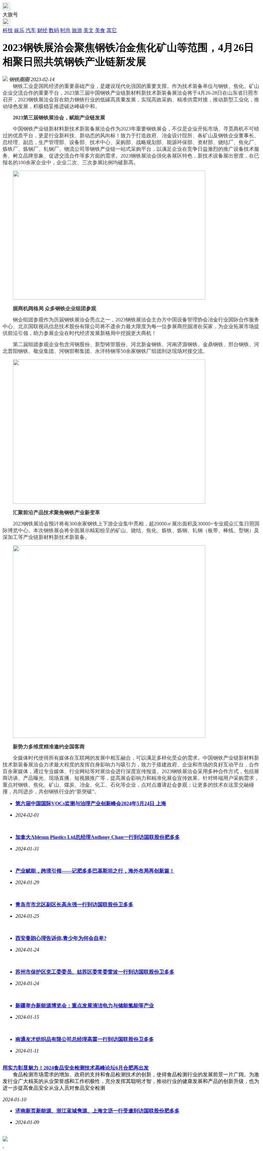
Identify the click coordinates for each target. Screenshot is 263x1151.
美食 (100, 30)
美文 (88, 30)
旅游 (77, 30)
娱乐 (19, 30)
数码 (54, 30)
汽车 (31, 30)
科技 (8, 30)
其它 (111, 30)
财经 (42, 30)
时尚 (65, 30)
